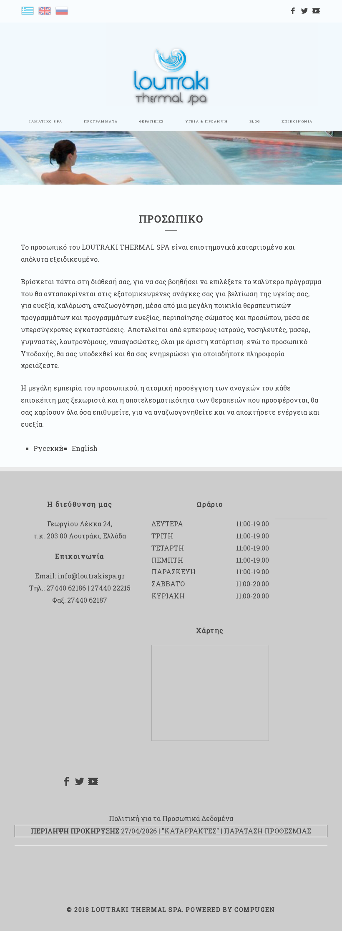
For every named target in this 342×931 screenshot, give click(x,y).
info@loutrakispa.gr (91, 575)
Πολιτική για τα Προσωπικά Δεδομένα (171, 818)
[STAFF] (44, 9)
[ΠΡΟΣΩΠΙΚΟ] (27, 9)
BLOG (254, 121)
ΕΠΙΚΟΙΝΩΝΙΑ (297, 121)
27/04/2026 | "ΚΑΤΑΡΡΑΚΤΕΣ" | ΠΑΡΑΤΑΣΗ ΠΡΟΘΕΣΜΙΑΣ (171, 830)
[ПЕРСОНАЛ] (61, 9)
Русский (48, 448)
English (85, 448)
